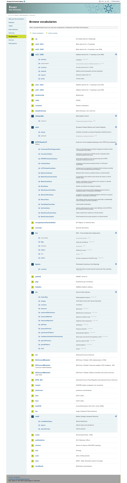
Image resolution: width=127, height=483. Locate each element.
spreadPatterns (45, 344)
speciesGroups (45, 429)
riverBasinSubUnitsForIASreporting (52, 336)
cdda (37, 100)
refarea (43, 250)
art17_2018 (39, 90)
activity (43, 132)
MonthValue (44, 186)
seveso (38, 445)
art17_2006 (39, 54)
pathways (44, 324)
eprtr (37, 127)
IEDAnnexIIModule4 (42, 372)
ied (36, 355)
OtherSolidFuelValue (47, 195)
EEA (16, 1)
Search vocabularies (37, 33)
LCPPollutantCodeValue (48, 168)
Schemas (11, 33)
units (42, 348)
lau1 (36, 395)
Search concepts (52, 33)
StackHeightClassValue (48, 204)
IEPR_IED (39, 380)
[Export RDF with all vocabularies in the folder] (116, 55)
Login (102, 1)
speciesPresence (46, 340)
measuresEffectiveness (48, 312)
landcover (39, 390)
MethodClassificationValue (49, 177)
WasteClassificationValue (48, 213)
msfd (37, 416)
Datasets (11, 22)
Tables (11, 26)
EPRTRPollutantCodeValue (49, 158)
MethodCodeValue (46, 181)
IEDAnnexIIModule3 (42, 365)
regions (43, 425)
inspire (37, 385)
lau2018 (38, 406)
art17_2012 (39, 85)
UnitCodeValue (45, 208)
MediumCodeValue (46, 173)
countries (44, 67)
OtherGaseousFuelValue (48, 190)
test (36, 450)
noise (37, 435)
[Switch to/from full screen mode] (108, 1)
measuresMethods (46, 316)
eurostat (38, 228)
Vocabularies (13, 36)
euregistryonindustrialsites (45, 222)
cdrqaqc (43, 301)
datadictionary (40, 111)
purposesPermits (46, 328)
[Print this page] (106, 1)
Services (11, 40)
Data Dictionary (24, 15)
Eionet (16, 15)
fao (36, 233)
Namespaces (13, 43)
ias (36, 292)
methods (43, 71)
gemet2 (38, 276)
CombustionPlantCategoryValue (50, 149)
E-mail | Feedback (14, 477)
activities (43, 59)
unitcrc (43, 258)
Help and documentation (16, 19)
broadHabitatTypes (46, 421)
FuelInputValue (45, 163)
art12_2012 (39, 44)
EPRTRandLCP (41, 142)
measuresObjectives (47, 320)
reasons (43, 75)
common (38, 105)
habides (38, 287)
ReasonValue (45, 199)
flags (42, 242)
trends (43, 78)
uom (37, 456)
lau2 (36, 401)
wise (37, 461)
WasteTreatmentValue (47, 216)
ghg (36, 282)
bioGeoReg (44, 297)
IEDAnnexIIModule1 (42, 360)
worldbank (39, 466)
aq (36, 39)
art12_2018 (39, 49)
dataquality (39, 116)
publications (40, 440)
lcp (36, 411)
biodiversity (39, 95)
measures (44, 308)
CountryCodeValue (46, 154)
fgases (37, 264)
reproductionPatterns (47, 332)
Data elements (13, 29)
